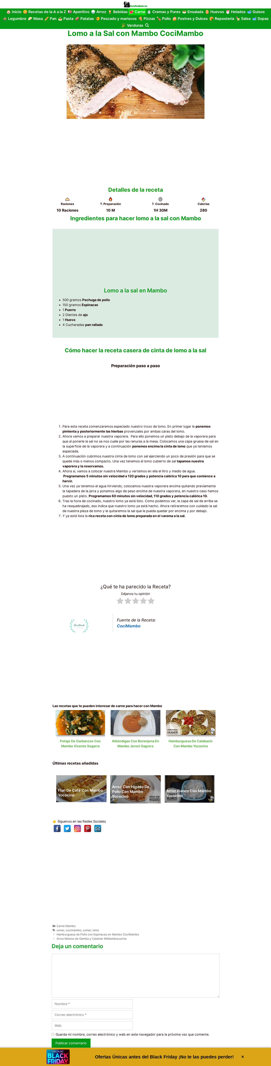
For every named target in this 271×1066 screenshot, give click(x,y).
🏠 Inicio (13, 12)
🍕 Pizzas (146, 18)
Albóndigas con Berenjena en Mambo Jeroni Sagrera (135, 743)
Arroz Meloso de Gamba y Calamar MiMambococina (91, 938)
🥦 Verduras (132, 25)
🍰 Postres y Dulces (190, 18)
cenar (60, 930)
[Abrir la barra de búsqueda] (147, 25)
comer (87, 930)
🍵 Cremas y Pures (163, 12)
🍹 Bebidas (118, 12)
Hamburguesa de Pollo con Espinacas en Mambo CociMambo (98, 934)
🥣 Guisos (256, 12)
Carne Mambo (66, 926)
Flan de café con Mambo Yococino (80, 792)
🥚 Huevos (214, 12)
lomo (96, 930)
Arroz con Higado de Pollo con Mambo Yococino (130, 792)
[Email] (97, 828)
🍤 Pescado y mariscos (116, 18)
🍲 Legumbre (14, 18)
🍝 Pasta (65, 18)
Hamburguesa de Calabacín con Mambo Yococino (191, 743)
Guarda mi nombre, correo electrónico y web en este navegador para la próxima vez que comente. (132, 1034)
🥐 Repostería (221, 18)
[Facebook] (57, 828)
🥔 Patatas (84, 18)
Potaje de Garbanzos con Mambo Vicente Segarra (80, 743)
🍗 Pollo (164, 18)
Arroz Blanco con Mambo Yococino (188, 793)
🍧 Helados (235, 12)
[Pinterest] (87, 828)
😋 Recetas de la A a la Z (44, 12)
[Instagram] (77, 828)
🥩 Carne (137, 12)
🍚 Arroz (98, 12)
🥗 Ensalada (192, 12)
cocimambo (73, 930)
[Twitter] (67, 828)
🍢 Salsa (243, 18)
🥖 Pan (50, 18)
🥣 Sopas (260, 18)
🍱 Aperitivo (78, 12)
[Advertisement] (135, 151)
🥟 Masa (35, 18)
